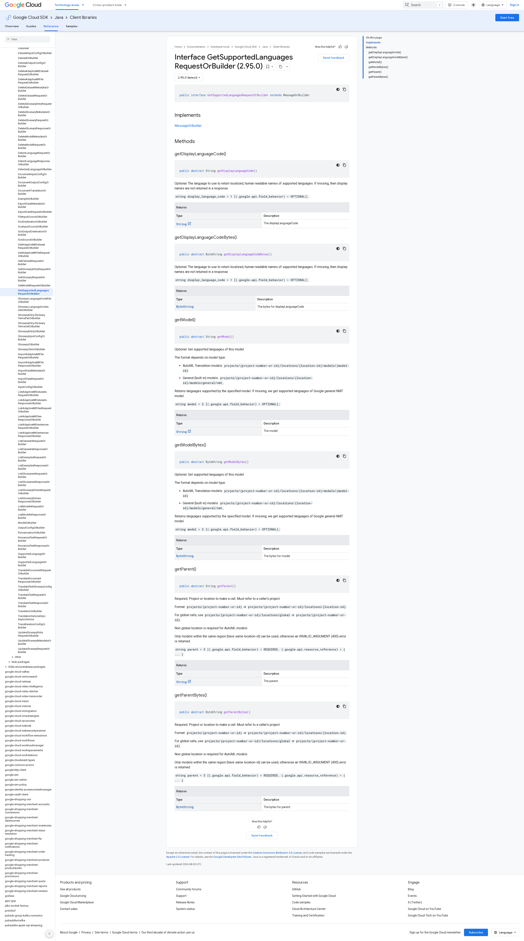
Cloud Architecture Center (309, 909)
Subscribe (476, 932)
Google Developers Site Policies (232, 856)
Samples (72, 26)
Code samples (301, 902)
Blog (411, 889)
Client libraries (83, 17)
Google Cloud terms (125, 932)
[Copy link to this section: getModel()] (199, 320)
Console (459, 5)
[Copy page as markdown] (280, 66)
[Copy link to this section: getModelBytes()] (210, 445)
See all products (70, 889)
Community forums (188, 889)
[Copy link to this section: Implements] (205, 115)
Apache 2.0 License (177, 856)
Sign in (514, 5)
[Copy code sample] (344, 89)
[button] (26, 657)
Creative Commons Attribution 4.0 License (277, 852)
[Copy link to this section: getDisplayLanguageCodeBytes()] (241, 237)
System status (185, 909)
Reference (51, 26)
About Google (69, 932)
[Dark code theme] (338, 89)
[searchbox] (27, 39)
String (181, 224)
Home (178, 46)
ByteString (185, 306)
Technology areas (67, 5)
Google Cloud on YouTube (424, 909)
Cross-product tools (107, 5)
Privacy (86, 932)
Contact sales (69, 909)
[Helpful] (340, 47)
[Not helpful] (346, 47)
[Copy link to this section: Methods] (200, 141)
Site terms (101, 932)
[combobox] (423, 5)
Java (59, 17)
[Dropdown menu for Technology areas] (84, 5)
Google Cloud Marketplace (77, 902)
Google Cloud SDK (30, 17)
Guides (31, 26)
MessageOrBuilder (188, 126)
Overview (12, 26)
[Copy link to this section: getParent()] (200, 569)
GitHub (296, 889)
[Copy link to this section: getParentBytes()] (211, 695)
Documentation (196, 46)
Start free (507, 17)
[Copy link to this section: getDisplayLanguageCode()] (230, 154)
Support (181, 895)
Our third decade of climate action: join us (168, 932)
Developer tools (220, 46)
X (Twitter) (415, 902)
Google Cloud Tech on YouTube (428, 915)
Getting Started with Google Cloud (314, 895)
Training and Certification (308, 915)
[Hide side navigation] (49, 934)
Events (412, 895)
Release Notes (185, 902)
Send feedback (333, 58)
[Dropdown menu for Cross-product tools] (127, 5)
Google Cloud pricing (73, 895)
